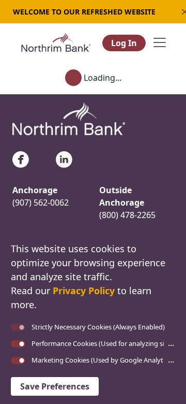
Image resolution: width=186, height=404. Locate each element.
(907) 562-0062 (40, 202)
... (171, 343)
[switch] (18, 344)
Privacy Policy (84, 290)
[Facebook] (20, 158)
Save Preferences (54, 386)
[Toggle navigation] (160, 42)
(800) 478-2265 (127, 215)
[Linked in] (64, 158)
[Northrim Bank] (56, 41)
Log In (124, 43)
